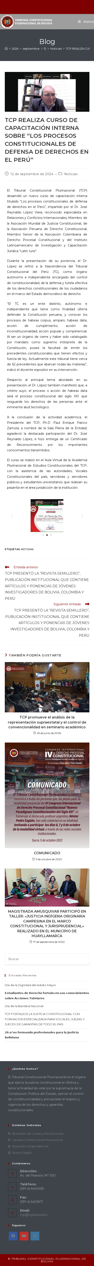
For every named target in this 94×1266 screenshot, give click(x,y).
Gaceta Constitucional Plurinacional (37, 1140)
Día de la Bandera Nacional (24, 1006)
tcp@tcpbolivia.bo (33, 1215)
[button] (12, 515)
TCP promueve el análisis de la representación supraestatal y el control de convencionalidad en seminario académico (47, 722)
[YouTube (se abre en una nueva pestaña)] (52, 6)
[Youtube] (24, 1236)
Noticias (71, 174)
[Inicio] (6, 48)
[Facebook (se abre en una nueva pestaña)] (42, 6)
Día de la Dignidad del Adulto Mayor (30, 985)
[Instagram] (35, 1236)
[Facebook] (13, 1236)
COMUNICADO (47, 853)
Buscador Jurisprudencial (30, 1146)
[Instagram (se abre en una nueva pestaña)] (47, 6)
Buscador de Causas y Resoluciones (37, 1133)
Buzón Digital (21, 1152)
